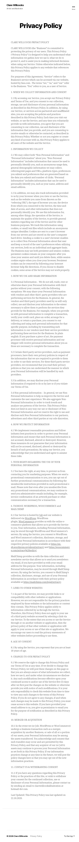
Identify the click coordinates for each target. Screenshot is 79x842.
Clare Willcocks (15, 5)
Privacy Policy (36, 836)
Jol (40, 515)
